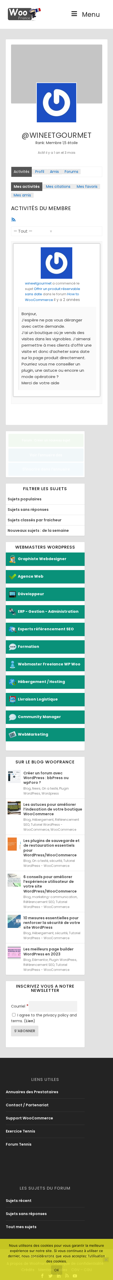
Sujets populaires (25, 499)
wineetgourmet (38, 283)
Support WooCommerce (29, 1118)
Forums (71, 171)
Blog (27, 788)
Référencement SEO (38, 902)
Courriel (20, 1006)
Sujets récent (19, 1200)
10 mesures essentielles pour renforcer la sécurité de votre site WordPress (51, 922)
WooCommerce (63, 829)
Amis (54, 171)
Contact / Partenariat (27, 1105)
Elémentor (40, 960)
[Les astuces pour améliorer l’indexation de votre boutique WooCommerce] (14, 807)
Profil (39, 171)
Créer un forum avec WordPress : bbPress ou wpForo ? (46, 777)
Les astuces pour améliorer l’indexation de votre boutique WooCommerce (52, 809)
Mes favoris (87, 186)
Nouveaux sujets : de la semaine (38, 530)
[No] (106, 1259)
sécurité (55, 860)
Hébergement (43, 819)
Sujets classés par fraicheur (34, 520)
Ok (56, 1270)
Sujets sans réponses (28, 509)
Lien (29, 1021)
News (36, 788)
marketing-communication (54, 897)
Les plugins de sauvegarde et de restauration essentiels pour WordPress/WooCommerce (51, 848)
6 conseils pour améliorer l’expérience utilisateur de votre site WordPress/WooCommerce (50, 884)
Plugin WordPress (62, 960)
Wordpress (50, 793)
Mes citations (58, 186)
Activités (21, 171)
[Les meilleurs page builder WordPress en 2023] (14, 952)
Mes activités (27, 186)
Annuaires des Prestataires (32, 1092)
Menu (91, 14)
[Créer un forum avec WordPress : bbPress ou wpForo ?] (14, 776)
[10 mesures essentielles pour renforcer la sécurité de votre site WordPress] (14, 921)
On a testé (50, 788)
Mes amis (22, 195)
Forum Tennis (19, 1144)
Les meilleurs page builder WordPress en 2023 (48, 951)
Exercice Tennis (20, 1131)
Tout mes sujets (21, 1226)
